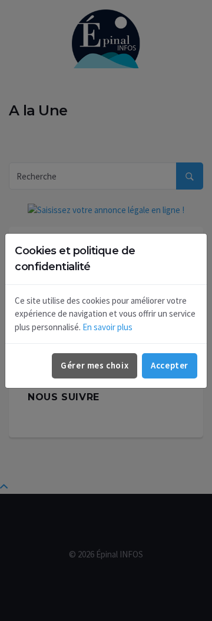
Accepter (169, 365)
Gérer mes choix (94, 365)
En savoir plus (107, 327)
